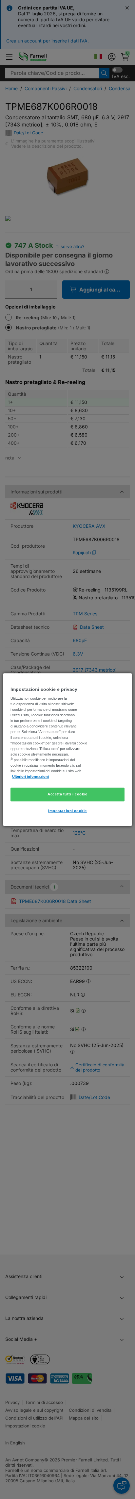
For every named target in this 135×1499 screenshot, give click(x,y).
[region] (67, 749)
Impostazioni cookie (67, 811)
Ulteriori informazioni (30, 776)
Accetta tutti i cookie (67, 794)
